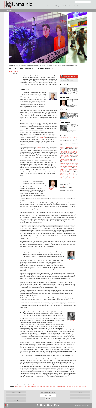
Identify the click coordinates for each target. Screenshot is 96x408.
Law (19, 384)
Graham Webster (65, 97)
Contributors (77, 6)
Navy (51, 386)
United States (33, 386)
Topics (70, 6)
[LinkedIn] (38, 405)
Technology (32, 384)
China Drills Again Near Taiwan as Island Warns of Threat (69, 164)
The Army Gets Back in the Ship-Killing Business (69, 167)
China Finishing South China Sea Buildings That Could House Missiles (68, 174)
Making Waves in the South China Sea (69, 186)
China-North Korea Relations (59, 386)
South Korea (42, 386)
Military (22, 384)
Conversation (50, 6)
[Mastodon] (55, 405)
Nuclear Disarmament (19, 386)
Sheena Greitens (65, 122)
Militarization (68, 386)
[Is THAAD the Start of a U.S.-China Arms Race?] (48, 37)
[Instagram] (48, 405)
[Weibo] (51, 405)
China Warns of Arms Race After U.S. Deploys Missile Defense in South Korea (68, 152)
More (61, 95)
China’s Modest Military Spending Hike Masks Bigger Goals (68, 160)
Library (57, 6)
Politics (26, 384)
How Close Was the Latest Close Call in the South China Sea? (69, 182)
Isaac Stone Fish (65, 85)
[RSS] (58, 405)
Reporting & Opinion (39, 6)
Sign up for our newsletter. (48, 392)
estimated (39, 147)
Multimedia (64, 6)
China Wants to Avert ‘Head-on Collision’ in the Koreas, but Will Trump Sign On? (69, 147)
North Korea (27, 386)
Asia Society (87, 405)
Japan (38, 386)
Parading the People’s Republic (67, 189)
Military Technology (76, 386)
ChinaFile (18, 4)
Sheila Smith (64, 110)
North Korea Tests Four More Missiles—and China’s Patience (69, 156)
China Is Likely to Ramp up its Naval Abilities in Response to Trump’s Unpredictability (68, 171)
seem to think (43, 137)
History (15, 384)
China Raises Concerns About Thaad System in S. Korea (68, 142)
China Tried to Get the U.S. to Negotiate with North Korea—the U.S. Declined (69, 138)
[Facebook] (41, 405)
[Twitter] (44, 405)
